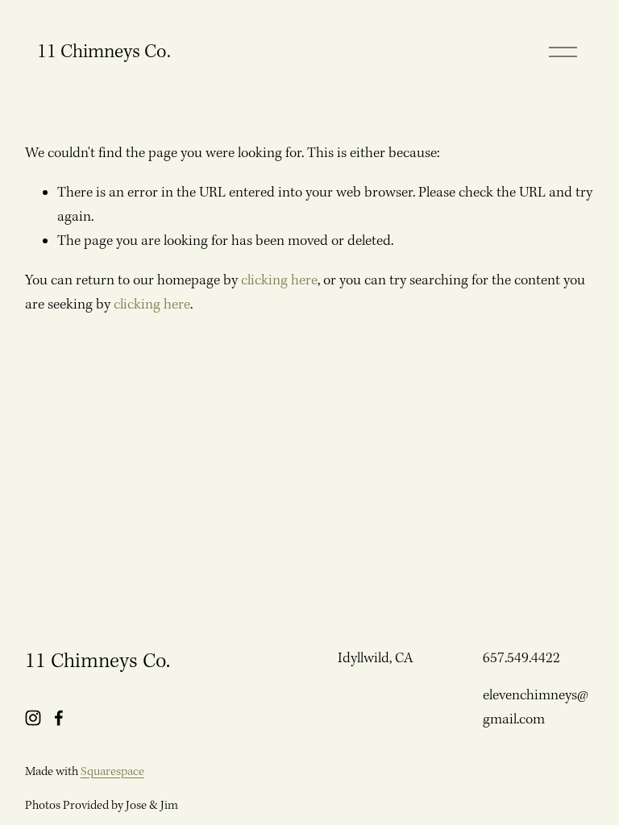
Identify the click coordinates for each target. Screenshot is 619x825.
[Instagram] (33, 718)
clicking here (279, 281)
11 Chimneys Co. (104, 52)
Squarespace (112, 772)
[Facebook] (59, 718)
